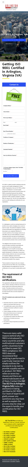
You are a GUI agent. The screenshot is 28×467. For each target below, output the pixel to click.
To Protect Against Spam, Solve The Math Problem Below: (13, 168)
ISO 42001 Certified (9, 450)
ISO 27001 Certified (9, 446)
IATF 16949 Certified (10, 441)
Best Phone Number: (8, 131)
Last (16, 122)
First (4, 122)
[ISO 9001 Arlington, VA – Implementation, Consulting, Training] (11, 7)
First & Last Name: (8, 117)
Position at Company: (8, 137)
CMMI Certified (8, 444)
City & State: (6, 111)
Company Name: (7, 105)
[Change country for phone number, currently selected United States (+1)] (5, 133)
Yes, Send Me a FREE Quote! (11, 176)
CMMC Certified (8, 443)
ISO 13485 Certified (9, 437)
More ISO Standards (9, 452)
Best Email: (6, 125)
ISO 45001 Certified (9, 432)
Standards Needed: (8, 149)
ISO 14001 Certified (9, 435)
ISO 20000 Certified (9, 448)
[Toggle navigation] (3, 2)
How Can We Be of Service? (10, 155)
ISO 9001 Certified (9, 434)
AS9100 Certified (9, 439)
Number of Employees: (9, 143)
